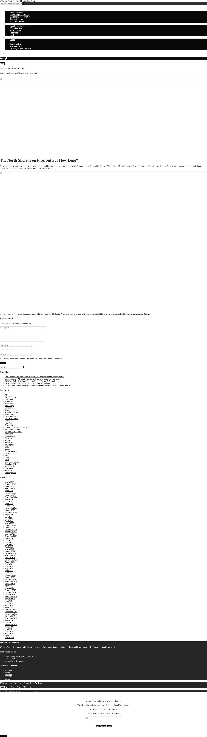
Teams (12, 40)
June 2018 (9, 603)
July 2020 (8, 564)
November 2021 (11, 532)
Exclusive (8, 438)
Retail (7, 460)
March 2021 (9, 549)
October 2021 (10, 534)
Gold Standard (16, 46)
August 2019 (10, 584)
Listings (8, 24)
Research (8, 442)
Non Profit (9, 399)
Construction (9, 408)
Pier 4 (7, 447)
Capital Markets (16, 12)
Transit (7, 410)
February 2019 (10, 590)
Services (8, 10)
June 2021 (9, 543)
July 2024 (8, 501)
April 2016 (9, 635)
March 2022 (9, 523)
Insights (8, 51)
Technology (9, 406)
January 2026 (10, 486)
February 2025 (10, 493)
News (7, 455)
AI (6, 395)
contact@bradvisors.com (14, 661)
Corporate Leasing (17, 19)
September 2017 (11, 618)
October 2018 (10, 594)
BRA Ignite (9, 445)
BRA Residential (11, 419)
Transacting (9, 401)
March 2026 (9, 482)
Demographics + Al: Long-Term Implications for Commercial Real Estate (32, 379)
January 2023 (10, 510)
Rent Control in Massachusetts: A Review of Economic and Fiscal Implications (34, 377)
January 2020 (10, 577)
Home (7, 8)
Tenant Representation (19, 14)
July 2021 (8, 540)
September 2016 (11, 625)
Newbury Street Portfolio (20, 49)
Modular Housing (11, 412)
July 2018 (8, 601)
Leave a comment (30, 73)
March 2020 (9, 573)
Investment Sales (17, 26)
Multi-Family (10, 466)
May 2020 (9, 568)
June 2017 (9, 622)
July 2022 (8, 517)
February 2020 (10, 575)
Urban (7, 449)
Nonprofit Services (17, 21)
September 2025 (11, 488)
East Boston (125, 314)
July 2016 (8, 629)
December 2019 (11, 579)
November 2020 (11, 555)
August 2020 (10, 562)
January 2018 (10, 610)
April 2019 (9, 586)
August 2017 (10, 620)
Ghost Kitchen (10, 416)
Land (12, 35)
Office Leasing (16, 28)
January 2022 (10, 527)
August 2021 (10, 538)
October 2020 (10, 558)
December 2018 (11, 592)
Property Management (13, 432)
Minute (20, 73)
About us (8, 37)
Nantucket (9, 434)
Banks (7, 421)
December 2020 (11, 553)
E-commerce (9, 403)
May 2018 (9, 605)
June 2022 (9, 519)
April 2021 (9, 547)
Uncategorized (10, 473)
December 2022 (11, 512)
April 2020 (9, 571)
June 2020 (9, 566)
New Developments (12, 429)
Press (12, 42)
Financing (8, 470)
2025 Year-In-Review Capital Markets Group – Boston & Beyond (30, 381)
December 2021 (11, 530)
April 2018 (9, 607)
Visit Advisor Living (103, 726)
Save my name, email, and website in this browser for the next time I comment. (32, 359)
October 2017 (10, 616)
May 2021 (9, 545)
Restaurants (9, 414)
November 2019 (11, 581)
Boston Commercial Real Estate (17, 427)
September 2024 (11, 497)
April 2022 (9, 521)
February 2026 (10, 484)
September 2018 (11, 597)
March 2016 (9, 638)
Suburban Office (11, 464)
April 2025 (9, 491)
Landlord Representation (20, 17)
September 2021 (11, 536)
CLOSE (3, 736)
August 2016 (10, 627)
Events (7, 453)
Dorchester (135, 314)
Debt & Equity (10, 397)
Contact (8, 53)
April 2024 (9, 504)
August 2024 (10, 499)
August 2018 (10, 599)
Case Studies (15, 44)
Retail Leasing (15, 30)
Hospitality (14, 33)
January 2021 (10, 551)
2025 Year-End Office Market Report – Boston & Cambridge (28, 383)
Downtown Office (12, 462)
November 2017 (11, 614)
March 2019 (9, 588)
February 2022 (10, 525)
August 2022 (10, 514)
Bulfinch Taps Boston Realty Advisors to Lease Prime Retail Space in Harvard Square (37, 385)
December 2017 (11, 612)
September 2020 (11, 560)
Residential (9, 425)
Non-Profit (9, 423)
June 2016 (9, 631)
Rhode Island (10, 436)
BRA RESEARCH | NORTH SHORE (12, 68)
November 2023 (11, 508)
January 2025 (10, 495)
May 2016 (9, 633)
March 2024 (9, 506)
